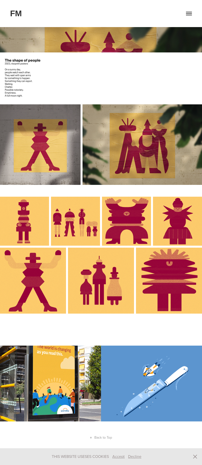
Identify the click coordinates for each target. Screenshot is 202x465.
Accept (118, 456)
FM (16, 13)
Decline (134, 456)
